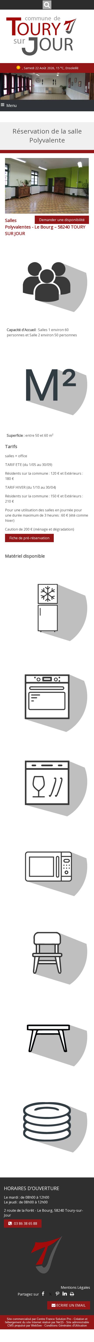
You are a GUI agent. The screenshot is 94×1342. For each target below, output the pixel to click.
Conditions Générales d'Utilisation (65, 1325)
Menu (11, 105)
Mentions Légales (75, 1287)
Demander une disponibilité (62, 219)
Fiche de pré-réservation (29, 538)
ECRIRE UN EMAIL (71, 1305)
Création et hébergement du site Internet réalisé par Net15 (46, 1320)
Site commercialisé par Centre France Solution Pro (39, 1319)
